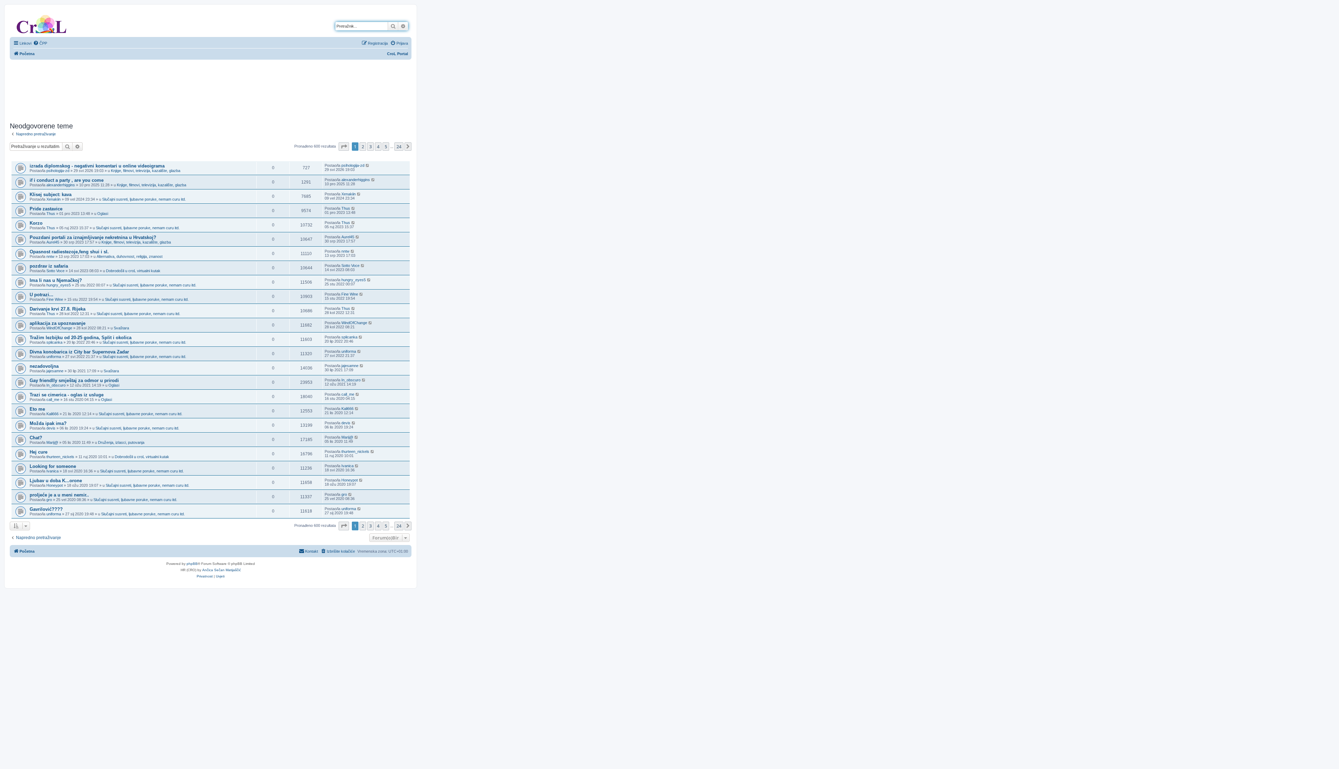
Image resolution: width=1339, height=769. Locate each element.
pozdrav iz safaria (49, 266)
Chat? (36, 437)
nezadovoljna (44, 366)
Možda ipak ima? (48, 423)
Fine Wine (54, 299)
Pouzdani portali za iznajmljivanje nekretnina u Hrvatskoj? (93, 237)
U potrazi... (41, 294)
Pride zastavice (46, 208)
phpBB (192, 564)
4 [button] (378, 146)
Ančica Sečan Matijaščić (221, 570)
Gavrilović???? (46, 509)
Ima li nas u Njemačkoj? (56, 280)
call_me (52, 399)
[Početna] (41, 23)
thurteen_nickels (60, 457)
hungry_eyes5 (58, 285)
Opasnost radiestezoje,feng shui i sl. (69, 251)
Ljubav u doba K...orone (56, 480)
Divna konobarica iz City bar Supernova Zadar (79, 351)
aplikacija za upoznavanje (57, 323)
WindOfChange (59, 328)
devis (50, 428)
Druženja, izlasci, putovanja (121, 442)
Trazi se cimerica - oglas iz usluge (67, 394)
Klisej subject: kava (50, 194)
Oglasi (102, 213)
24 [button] (398, 146)
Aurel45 (52, 242)
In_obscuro (56, 385)
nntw (50, 256)
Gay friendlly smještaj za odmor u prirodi (74, 380)
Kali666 (52, 414)
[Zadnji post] (367, 165)
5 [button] (386, 146)
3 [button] (370, 146)
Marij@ (52, 442)
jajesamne (54, 371)
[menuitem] (40, 43)
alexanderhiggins (60, 185)
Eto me (37, 409)
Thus (50, 213)
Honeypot (54, 485)
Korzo (36, 223)
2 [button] (363, 146)
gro (49, 500)
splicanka (54, 342)
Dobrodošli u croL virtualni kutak (133, 271)
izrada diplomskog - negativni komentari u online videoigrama (97, 166)
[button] (344, 146)
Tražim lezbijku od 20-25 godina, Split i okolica (80, 337)
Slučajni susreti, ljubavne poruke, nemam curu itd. (144, 199)
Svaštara (121, 328)
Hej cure (38, 452)
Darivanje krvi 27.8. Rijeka (57, 309)
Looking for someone (53, 466)
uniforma (53, 356)
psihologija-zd (57, 171)
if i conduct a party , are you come (67, 180)
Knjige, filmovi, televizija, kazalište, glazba (145, 171)
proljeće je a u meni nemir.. (59, 495)
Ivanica (52, 471)
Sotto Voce (55, 271)
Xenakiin (53, 199)
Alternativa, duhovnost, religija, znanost (129, 256)
